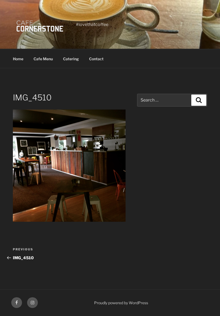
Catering (71, 59)
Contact (96, 59)
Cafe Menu (43, 59)
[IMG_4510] (69, 220)
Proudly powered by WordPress (121, 302)
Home (18, 59)
